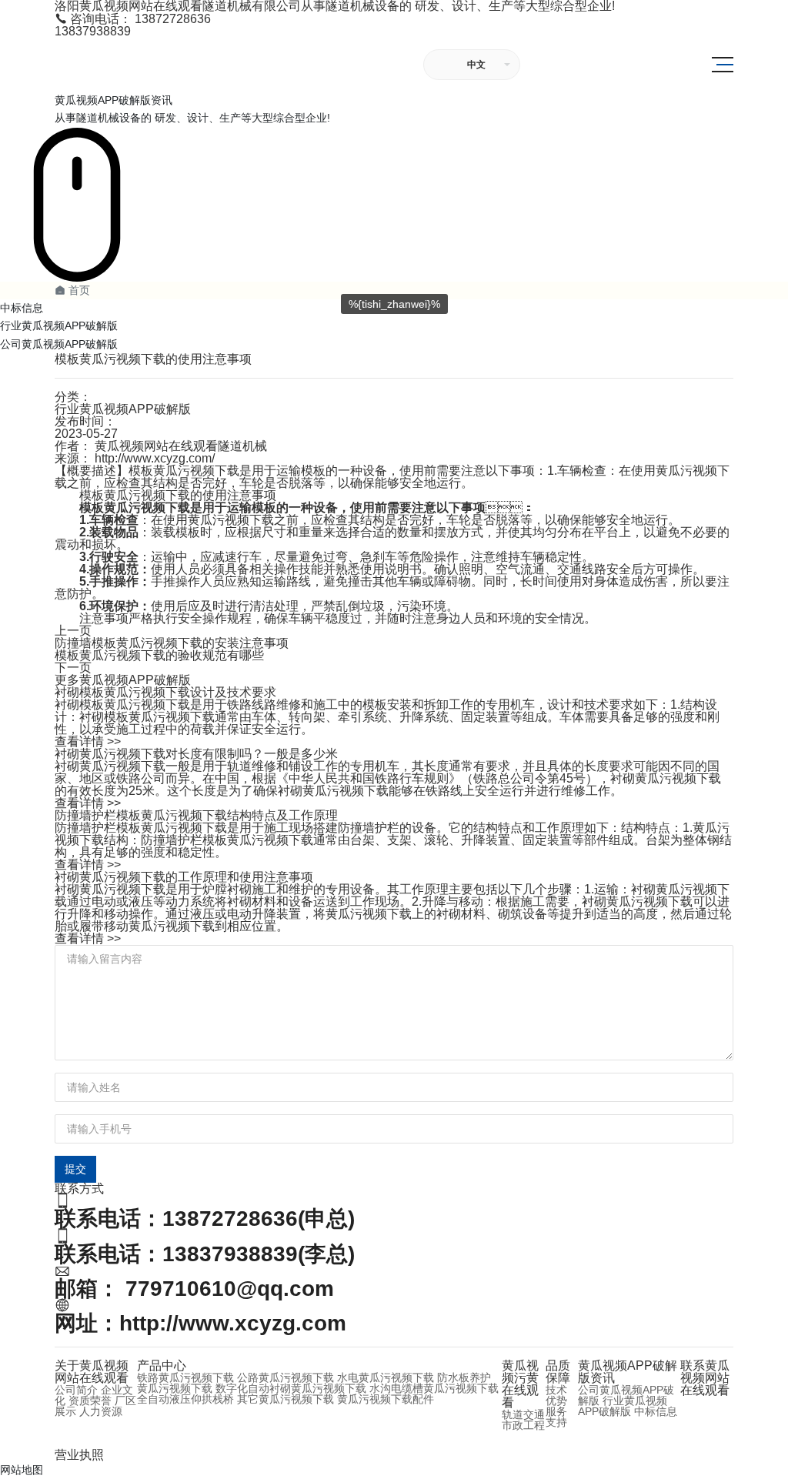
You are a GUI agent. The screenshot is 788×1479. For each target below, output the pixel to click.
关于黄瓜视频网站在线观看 (92, 1371)
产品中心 (161, 1365)
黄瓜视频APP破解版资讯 (627, 1371)
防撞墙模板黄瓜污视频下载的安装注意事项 (172, 642)
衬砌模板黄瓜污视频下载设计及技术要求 (165, 692)
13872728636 (133, 18)
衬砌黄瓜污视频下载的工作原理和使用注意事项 (184, 876)
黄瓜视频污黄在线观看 (520, 1384)
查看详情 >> (88, 741)
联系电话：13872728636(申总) (205, 1218)
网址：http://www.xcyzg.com (200, 1323)
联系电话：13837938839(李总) (205, 1254)
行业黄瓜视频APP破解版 (59, 325)
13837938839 (93, 31)
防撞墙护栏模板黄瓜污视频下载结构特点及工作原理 (196, 815)
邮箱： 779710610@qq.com (194, 1288)
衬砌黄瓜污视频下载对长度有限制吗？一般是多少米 (196, 753)
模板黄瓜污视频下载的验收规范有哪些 (159, 655)
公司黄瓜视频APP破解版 (59, 344)
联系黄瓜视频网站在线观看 (705, 1378)
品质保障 (558, 1371)
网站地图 (21, 1470)
